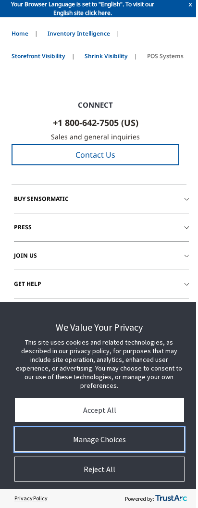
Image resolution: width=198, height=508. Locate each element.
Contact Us (95, 154)
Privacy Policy (31, 498)
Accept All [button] (99, 410)
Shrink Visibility (106, 56)
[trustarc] (171, 498)
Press (23, 227)
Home (20, 33)
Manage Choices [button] (99, 439)
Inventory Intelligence (79, 33)
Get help (27, 284)
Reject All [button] (99, 469)
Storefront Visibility (38, 56)
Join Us (25, 255)
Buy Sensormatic (41, 199)
